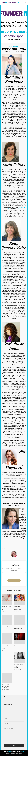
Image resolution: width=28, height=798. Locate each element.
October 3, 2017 (9, 51)
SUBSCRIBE (13, 580)
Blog (10, 46)
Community (15, 46)
